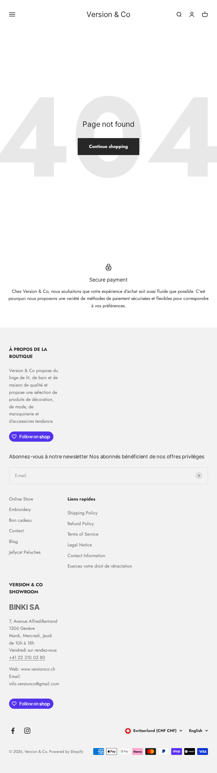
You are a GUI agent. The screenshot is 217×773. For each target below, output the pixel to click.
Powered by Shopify (66, 751)
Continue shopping (108, 146)
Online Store (21, 499)
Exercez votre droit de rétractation (100, 566)
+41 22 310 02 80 (27, 657)
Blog (13, 541)
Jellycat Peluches (24, 552)
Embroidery (20, 509)
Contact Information (86, 555)
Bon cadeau (20, 520)
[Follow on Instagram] (27, 731)
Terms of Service (83, 534)
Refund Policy (81, 523)
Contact (16, 530)
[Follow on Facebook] (13, 731)
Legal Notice (80, 545)
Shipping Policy (82, 513)
